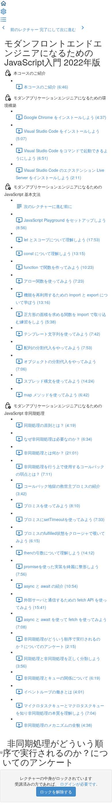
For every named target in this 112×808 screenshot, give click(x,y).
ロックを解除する (56, 791)
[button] (3, 5)
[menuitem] (3, 13)
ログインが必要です (78, 784)
